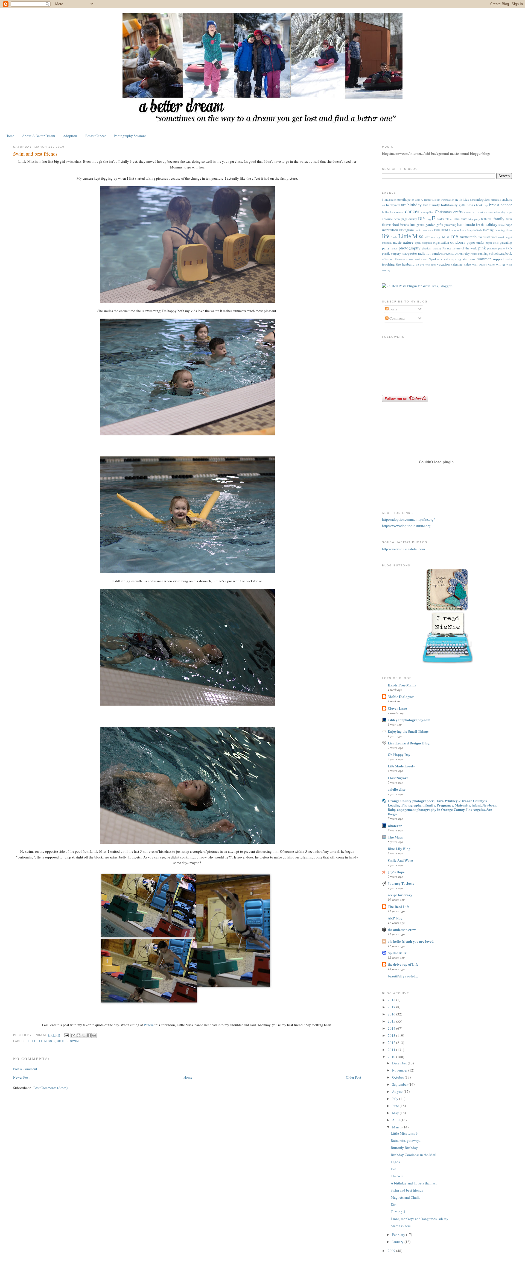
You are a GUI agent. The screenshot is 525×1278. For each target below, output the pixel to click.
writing (386, 270)
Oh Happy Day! (400, 754)
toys (427, 264)
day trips (506, 212)
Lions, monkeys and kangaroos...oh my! (420, 1218)
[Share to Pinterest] (94, 1035)
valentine (456, 264)
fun (412, 224)
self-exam (387, 259)
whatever (395, 825)
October (398, 1077)
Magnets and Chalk (405, 1197)
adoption (483, 199)
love (427, 237)
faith (484, 219)
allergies (496, 200)
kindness (454, 230)
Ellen (448, 219)
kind (444, 229)
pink (482, 248)
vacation (443, 264)
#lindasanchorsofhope (396, 199)
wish (509, 264)
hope (509, 225)
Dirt (393, 1204)
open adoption (423, 242)
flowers (387, 225)
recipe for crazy (400, 894)
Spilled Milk (397, 952)
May (396, 1112)
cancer (412, 211)
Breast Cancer (95, 135)
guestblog (450, 225)
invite (418, 230)
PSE (404, 253)
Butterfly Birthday (404, 1147)
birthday (414, 204)
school (493, 253)
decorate (387, 219)
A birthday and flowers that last (414, 1183)
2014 (392, 1028)
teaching (388, 264)
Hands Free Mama (402, 685)
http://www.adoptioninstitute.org (406, 525)
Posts (393, 309)
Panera (149, 1024)
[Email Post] (66, 1035)
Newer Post (21, 1077)
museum (387, 242)
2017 (392, 1007)
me (454, 236)
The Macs (395, 837)
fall (490, 218)
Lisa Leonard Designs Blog (409, 743)
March (397, 1127)
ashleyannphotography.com (409, 719)
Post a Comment (25, 1068)
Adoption (70, 135)
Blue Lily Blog (399, 848)
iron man (427, 230)
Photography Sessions (130, 135)
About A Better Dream (38, 135)
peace (394, 248)
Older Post (353, 1077)
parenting (506, 242)
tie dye (420, 264)
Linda (394, 237)
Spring (456, 259)
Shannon (400, 259)
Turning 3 (398, 1211)
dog (429, 219)
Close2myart (398, 777)
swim (74, 1041)
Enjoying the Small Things (408, 731)
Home (9, 135)
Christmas (443, 211)
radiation (424, 253)
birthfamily (431, 204)
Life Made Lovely (401, 765)
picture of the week (464, 248)
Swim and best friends (407, 1190)
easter (440, 219)
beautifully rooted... (403, 976)
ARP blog (395, 918)
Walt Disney (479, 264)
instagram (406, 229)
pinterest (492, 248)
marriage (436, 237)
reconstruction (453, 253)
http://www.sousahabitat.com (403, 548)
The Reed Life (398, 906)
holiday (491, 224)
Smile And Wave (400, 860)
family (499, 218)
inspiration (390, 229)
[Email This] (73, 1035)
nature (408, 242)
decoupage (400, 219)
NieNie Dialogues (401, 696)
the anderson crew (402, 929)
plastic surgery (391, 253)
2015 (392, 1021)
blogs (471, 204)
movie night (505, 237)
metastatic (468, 236)
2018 (392, 999)
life (385, 236)
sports (445, 259)
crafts (458, 211)
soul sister (421, 259)
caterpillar (427, 212)
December (400, 1063)
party (386, 248)
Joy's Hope (396, 871)
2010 (392, 1056)
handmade (466, 224)
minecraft (484, 237)
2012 (392, 1042)
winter (500, 264)
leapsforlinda (474, 230)
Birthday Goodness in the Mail (413, 1154)
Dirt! (394, 1168)
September (400, 1084)
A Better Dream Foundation (437, 200)
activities (462, 199)
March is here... (402, 1225)
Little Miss (42, 1041)
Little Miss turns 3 (404, 1133)
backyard (393, 204)
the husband (405, 264)
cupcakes (480, 211)
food (395, 224)
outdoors (457, 242)
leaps (463, 230)
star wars (469, 259)
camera (398, 212)
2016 (392, 1014)
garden (430, 224)
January (398, 1241)
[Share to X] (83, 1035)
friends (404, 225)
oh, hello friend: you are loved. (411, 941)
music (397, 242)
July (395, 1098)
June (396, 1105)
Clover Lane (397, 708)
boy (486, 205)
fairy (464, 219)
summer (484, 258)
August (398, 1091)
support (498, 259)
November (400, 1070)
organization (441, 242)
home (501, 225)
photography (410, 248)
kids (437, 229)
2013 (392, 1035)
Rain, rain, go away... (406, 1140)
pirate (501, 248)
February (399, 1234)
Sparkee (434, 259)
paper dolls (492, 242)
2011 (392, 1049)
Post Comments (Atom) (50, 1087)
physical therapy (431, 248)
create (467, 212)
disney (413, 219)
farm (509, 219)
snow (409, 259)
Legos (395, 1161)
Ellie (456, 218)
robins (474, 253)
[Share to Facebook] (89, 1035)
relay (466, 253)
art (383, 205)
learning (488, 230)
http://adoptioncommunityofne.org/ (408, 519)
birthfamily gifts (453, 204)
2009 (392, 1250)
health (480, 225)
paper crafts (475, 242)
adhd (473, 200)
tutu (433, 264)
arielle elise (397, 789)
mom (494, 237)
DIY (421, 218)
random (438, 253)
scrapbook (505, 253)
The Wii (397, 1176)
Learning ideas (503, 230)
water (491, 264)
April (396, 1119)
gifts (439, 224)
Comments (397, 318)
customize (494, 212)
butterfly (387, 212)
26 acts (416, 200)
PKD (509, 248)
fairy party (474, 219)
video (467, 264)
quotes (61, 1041)
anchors (507, 199)
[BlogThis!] (78, 1035)
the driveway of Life (403, 964)
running (483, 253)
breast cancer (500, 204)
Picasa (446, 248)
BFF (403, 205)
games (420, 225)
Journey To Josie (401, 883)
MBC (446, 236)
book (479, 205)
